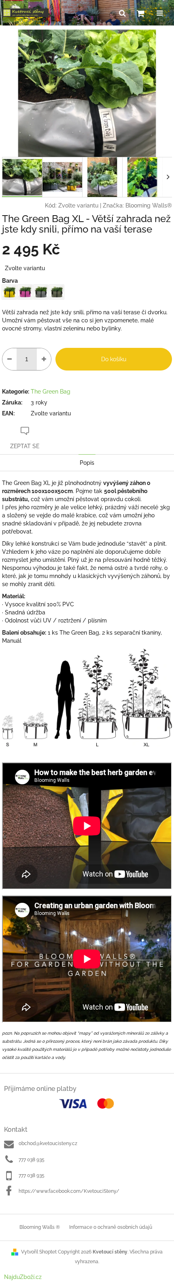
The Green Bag (50, 391)
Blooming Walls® (148, 205)
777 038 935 (32, 1159)
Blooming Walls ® (39, 1227)
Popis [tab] (87, 462)
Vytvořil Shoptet (39, 1252)
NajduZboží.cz (23, 1277)
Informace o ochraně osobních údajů (110, 1227)
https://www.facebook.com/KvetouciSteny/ (69, 1191)
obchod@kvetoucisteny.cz (48, 1143)
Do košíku (113, 359)
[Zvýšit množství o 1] (44, 359)
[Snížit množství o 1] (9, 359)
